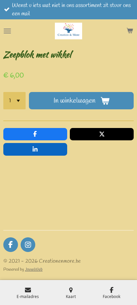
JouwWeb (34, 269)
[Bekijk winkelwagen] (129, 31)
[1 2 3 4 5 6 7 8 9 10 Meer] (14, 100)
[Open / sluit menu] (7, 31)
